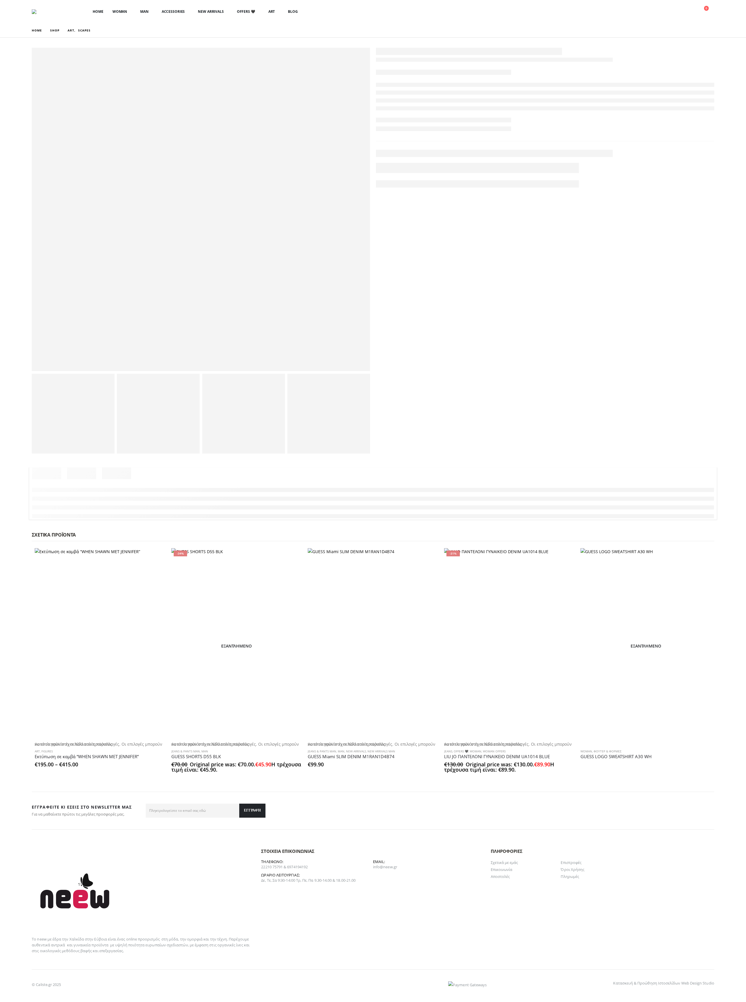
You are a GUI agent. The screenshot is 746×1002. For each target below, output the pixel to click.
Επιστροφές (571, 862)
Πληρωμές (570, 876)
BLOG (293, 11)
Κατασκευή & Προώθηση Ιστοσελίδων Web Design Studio (663, 983)
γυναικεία (82, 945)
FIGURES (47, 751)
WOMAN (119, 11)
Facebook (708, 810)
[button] (661, 11)
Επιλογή (156, 558)
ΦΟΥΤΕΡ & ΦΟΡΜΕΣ (608, 751)
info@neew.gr (385, 866)
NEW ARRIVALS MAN (381, 751)
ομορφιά (195, 939)
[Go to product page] (100, 646)
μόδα (173, 939)
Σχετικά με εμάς (504, 862)
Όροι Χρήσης (572, 869)
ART (271, 11)
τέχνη (222, 939)
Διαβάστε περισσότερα (701, 558)
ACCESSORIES (173, 11)
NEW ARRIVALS (211, 11)
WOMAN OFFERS (494, 751)
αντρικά (58, 945)
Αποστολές (500, 876)
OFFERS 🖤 (246, 11)
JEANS (448, 751)
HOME (98, 11)
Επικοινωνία (502, 869)
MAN (144, 11)
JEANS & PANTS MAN (185, 751)
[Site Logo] (51, 11)
